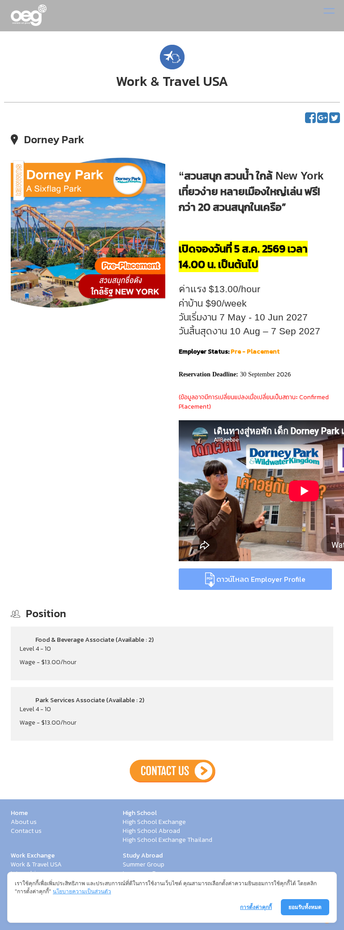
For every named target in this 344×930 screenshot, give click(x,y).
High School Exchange (154, 822)
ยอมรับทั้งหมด (305, 907)
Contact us (26, 831)
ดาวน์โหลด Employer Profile (260, 579)
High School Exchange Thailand (167, 840)
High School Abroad (151, 831)
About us (24, 822)
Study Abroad (143, 855)
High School (140, 813)
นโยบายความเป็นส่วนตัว (82, 891)
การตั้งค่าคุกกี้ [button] (256, 907)
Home (19, 813)
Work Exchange (33, 855)
